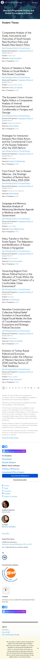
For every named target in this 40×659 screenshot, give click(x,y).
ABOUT (4, 627)
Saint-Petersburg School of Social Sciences (16, 48)
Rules (24, 397)
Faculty (6, 488)
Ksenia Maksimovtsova (17, 229)
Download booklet (20, 480)
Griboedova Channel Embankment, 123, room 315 (17, 544)
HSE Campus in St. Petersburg (13, 2)
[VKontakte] (3, 607)
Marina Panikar (6, 512)
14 (38, 388)
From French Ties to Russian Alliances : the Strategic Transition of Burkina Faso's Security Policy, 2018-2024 (16, 175)
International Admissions (20, 476)
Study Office (5, 533)
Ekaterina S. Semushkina (9, 527)
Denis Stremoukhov (16, 261)
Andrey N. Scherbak (16, 87)
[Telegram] (6, 607)
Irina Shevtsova (14, 300)
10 (31, 388)
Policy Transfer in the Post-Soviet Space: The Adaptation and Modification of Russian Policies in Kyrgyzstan (17, 243)
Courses (6, 485)
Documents (7, 491)
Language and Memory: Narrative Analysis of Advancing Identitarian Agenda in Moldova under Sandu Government (18, 209)
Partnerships (5, 629)
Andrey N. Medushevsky (17, 161)
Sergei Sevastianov (16, 58)
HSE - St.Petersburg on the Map (10, 634)
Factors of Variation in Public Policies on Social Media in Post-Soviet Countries (16, 71)
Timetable (7, 493)
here (27, 645)
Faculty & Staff (6, 632)
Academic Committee (10, 496)
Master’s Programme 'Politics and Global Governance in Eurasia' (18, 12)
